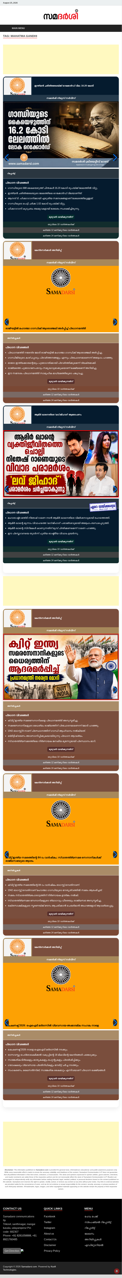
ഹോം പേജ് (91, 1216)
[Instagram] (102, 3)
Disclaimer (50, 1245)
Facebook (49, 1216)
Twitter (47, 1222)
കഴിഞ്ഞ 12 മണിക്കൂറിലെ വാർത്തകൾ (61, 230)
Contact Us (50, 1239)
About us (49, 1233)
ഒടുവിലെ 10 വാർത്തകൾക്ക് (61, 224)
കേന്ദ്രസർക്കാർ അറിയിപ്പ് (47, 250)
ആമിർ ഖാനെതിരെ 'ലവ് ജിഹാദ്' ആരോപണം (58, 414)
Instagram (49, 1228)
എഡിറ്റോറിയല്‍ (94, 1245)
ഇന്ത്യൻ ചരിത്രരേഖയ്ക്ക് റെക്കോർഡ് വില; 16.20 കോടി (64, 85)
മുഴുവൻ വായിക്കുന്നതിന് (61, 217)
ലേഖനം (89, 1233)
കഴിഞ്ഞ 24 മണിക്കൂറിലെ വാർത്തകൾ (61, 235)
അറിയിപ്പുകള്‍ (93, 1239)
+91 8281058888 (21, 1235)
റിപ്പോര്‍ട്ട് (90, 1228)
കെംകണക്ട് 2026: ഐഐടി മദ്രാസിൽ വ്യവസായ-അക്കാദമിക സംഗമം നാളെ (52, 1025)
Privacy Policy (52, 1251)
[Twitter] (98, 3)
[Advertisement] (61, 59)
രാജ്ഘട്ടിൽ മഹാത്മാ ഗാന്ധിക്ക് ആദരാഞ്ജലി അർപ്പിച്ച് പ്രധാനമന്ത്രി (45, 328)
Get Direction (12, 1251)
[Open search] (113, 28)
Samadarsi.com (29, 1266)
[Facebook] (94, 3)
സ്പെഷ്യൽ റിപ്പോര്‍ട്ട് (98, 1222)
